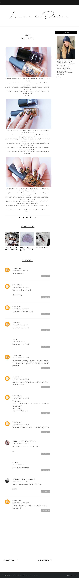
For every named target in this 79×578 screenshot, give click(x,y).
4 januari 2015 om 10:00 (21, 308)
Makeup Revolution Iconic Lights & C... (11, 248)
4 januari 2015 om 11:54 (21, 379)
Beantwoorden (46, 276)
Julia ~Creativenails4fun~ (24, 441)
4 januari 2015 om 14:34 (21, 424)
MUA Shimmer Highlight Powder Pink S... (26, 249)
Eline (15, 339)
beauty (28, 35)
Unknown (17, 268)
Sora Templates (16, 575)
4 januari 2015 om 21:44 (21, 481)
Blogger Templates (31, 575)
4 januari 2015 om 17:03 (21, 443)
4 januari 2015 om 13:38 (21, 398)
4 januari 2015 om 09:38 (21, 287)
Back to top (71, 575)
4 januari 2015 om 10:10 (21, 325)
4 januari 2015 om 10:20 (21, 341)
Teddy (15, 462)
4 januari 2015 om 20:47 (21, 465)
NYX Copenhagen (41, 247)
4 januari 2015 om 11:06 (21, 358)
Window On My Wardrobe (24, 479)
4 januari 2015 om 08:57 (21, 270)
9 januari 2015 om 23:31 (21, 502)
